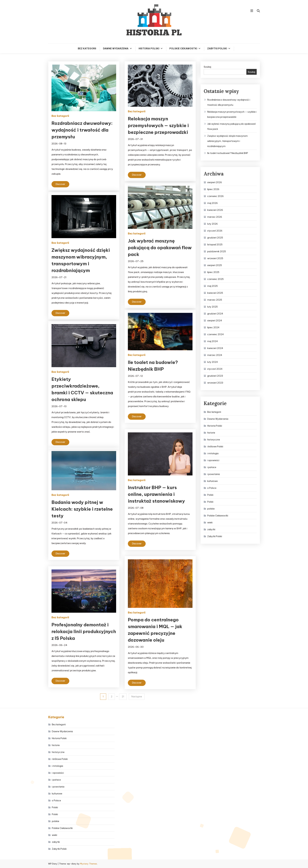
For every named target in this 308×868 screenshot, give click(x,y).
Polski (210, 494)
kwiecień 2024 (215, 348)
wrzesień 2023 (215, 382)
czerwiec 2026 (215, 196)
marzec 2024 (214, 355)
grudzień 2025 (215, 237)
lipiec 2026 (213, 189)
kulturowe (212, 481)
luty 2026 (212, 223)
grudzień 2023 (215, 375)
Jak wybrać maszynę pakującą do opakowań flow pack (160, 247)
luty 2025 (212, 306)
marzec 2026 (214, 216)
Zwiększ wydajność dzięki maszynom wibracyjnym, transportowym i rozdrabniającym (227, 141)
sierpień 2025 (214, 265)
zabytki (211, 529)
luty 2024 (212, 362)
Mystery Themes (88, 863)
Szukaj (207, 66)
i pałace (211, 467)
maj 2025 (212, 286)
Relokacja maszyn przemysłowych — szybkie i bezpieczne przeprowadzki (158, 125)
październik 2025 (216, 251)
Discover (60, 184)
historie (211, 432)
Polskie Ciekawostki (183, 48)
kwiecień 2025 (215, 292)
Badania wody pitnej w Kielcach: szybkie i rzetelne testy (82, 509)
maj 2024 (212, 341)
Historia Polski (149, 48)
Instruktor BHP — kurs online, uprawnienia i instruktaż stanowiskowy (156, 494)
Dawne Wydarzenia (115, 48)
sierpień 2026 (214, 182)
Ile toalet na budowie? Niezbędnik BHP (227, 153)
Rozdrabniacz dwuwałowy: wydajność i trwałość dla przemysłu (82, 129)
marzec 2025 (214, 299)
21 (123, 696)
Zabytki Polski (217, 48)
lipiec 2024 (213, 327)
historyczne (213, 439)
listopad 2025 (214, 244)
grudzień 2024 (215, 313)
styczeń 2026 (214, 230)
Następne (136, 696)
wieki (210, 522)
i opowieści (213, 460)
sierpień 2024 (214, 320)
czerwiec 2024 (215, 334)
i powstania (213, 474)
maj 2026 (212, 203)
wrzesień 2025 (215, 258)
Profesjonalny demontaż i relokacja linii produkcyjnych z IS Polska (83, 631)
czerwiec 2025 (215, 279)
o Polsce (211, 488)
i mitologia (212, 453)
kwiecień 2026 (215, 210)
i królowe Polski (215, 446)
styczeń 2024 (214, 368)
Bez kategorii (87, 48)
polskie (211, 508)
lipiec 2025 (213, 272)
